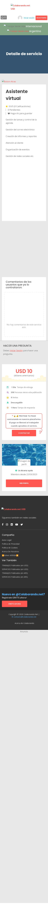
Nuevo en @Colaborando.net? (23, 594)
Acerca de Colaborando (24, 623)
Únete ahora (14, 604)
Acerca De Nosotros (10, 552)
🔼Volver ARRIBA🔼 (10, 555)
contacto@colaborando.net (25, 617)
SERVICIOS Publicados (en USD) (15, 569)
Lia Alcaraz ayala (25, 471)
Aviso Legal (6, 540)
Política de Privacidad (10, 544)
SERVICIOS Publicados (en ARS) (15, 577)
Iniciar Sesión (16, 350)
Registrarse (41, 18)
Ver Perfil (24, 483)
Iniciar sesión (29, 18)
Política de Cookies (10, 548)
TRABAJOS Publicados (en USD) (15, 565)
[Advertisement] (24, 249)
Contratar (24, 433)
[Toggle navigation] (4, 17)
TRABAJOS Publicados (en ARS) (15, 573)
